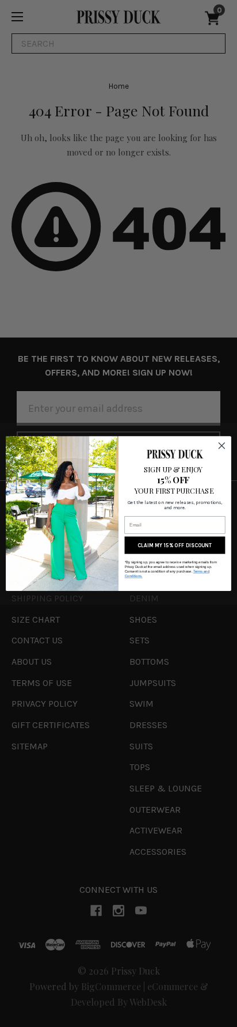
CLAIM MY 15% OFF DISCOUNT (174, 545)
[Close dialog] (222, 445)
